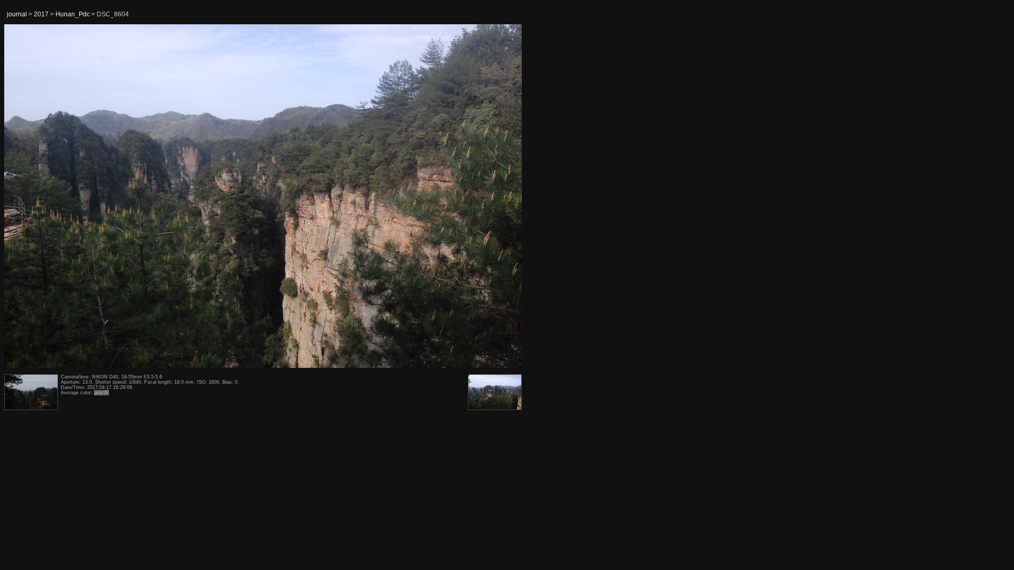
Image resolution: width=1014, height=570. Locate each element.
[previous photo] (31, 196)
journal (17, 14)
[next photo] (496, 196)
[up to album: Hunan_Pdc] (263, 51)
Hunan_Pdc (72, 14)
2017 (41, 14)
